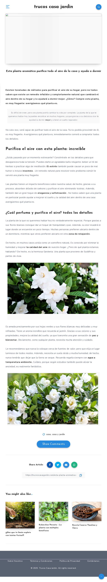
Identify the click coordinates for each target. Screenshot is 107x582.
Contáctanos (93, 561)
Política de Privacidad (70, 561)
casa (48, 434)
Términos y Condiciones (41, 561)
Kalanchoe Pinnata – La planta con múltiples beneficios (50, 528)
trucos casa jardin (53, 6)
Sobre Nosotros (15, 561)
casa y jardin (58, 434)
